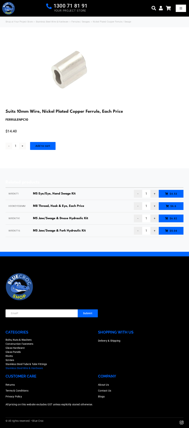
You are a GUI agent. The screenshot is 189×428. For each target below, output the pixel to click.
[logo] (8, 3)
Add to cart (42, 145)
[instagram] (181, 422)
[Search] (153, 8)
